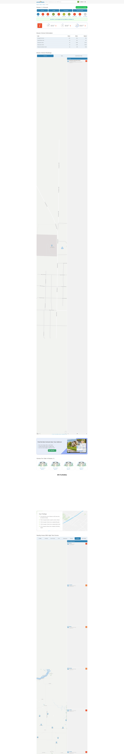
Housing (71, 538)
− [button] (65, 433)
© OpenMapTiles (63, 434)
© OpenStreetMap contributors (57, 434)
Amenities (46, 538)
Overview (42, 10)
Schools (77, 538)
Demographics (66, 10)
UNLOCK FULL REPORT (82, 7)
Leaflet (66, 434)
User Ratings (84, 538)
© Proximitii (53, 434)
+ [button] (65, 431)
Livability (81, 1)
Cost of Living (52, 538)
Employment (65, 538)
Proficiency (45, 55)
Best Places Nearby (80, 10)
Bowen (44, 4)
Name (62, 55)
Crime (59, 538)
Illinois (41, 4)
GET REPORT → (52, 450)
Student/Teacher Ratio (78, 55)
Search (38, 4)
